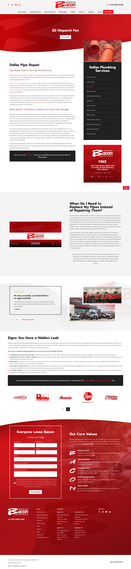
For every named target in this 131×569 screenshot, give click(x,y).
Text (95, 176)
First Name (17, 442)
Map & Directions (62, 521)
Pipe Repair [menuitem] (90, 86)
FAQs (38, 526)
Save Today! (65, 37)
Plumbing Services (42, 515)
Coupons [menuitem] (73, 12)
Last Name (39, 442)
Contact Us (40, 534)
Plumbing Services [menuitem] (35, 12)
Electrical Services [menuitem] (49, 12)
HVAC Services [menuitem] (22, 12)
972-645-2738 (116, 5)
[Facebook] (9, 5)
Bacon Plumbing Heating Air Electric (21, 83)
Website (59, 524)
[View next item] (16, 320)
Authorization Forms (43, 537)
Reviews (39, 529)
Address (16, 456)
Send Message (35, 492)
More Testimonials (28, 320)
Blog (38, 532)
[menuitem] (10, 566)
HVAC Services (41, 512)
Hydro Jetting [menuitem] (90, 82)
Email (102, 176)
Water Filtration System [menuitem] (94, 124)
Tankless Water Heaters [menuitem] (94, 119)
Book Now (108, 12)
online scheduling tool (16, 90)
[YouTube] (16, 5)
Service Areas (40, 523)
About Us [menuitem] (82, 12)
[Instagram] (12, 5)
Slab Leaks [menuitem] (90, 101)
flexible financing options (39, 102)
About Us (39, 520)
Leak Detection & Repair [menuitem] (94, 96)
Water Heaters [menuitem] (91, 115)
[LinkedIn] (19, 5)
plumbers (51, 85)
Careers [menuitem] (99, 12)
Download (111, 176)
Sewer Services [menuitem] (91, 105)
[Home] (65, 4)
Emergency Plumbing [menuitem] (93, 129)
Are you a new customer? (21, 463)
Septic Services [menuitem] (91, 110)
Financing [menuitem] (91, 12)
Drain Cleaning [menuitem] (91, 77)
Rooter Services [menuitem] (91, 91)
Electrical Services (42, 518)
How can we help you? (20, 470)
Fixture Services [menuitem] (91, 134)
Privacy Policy (45, 486)
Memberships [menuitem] (63, 12)
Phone (16, 449)
